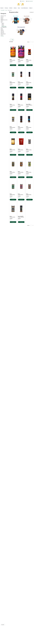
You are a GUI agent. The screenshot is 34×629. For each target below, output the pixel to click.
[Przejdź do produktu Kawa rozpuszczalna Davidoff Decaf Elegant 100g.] (29, 119)
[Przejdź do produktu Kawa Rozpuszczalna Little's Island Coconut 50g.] (13, 209)
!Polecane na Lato (3, 15)
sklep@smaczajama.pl (30, 1)
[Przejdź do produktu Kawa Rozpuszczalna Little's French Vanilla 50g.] (13, 74)
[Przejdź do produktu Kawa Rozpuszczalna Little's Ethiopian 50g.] (13, 141)
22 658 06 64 (22, 1)
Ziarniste (3, 25)
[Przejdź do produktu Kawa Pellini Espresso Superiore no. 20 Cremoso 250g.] (29, 96)
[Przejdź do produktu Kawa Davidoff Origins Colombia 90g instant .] (21, 209)
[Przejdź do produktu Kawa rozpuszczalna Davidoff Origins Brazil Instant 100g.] (29, 74)
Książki (2, 28)
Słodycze (2, 29)
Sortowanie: (11, 41)
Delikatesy (2, 30)
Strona (28, 225)
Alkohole (2, 17)
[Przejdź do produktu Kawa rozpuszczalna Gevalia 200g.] (21, 141)
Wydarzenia (2, 32)
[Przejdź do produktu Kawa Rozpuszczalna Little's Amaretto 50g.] (29, 141)
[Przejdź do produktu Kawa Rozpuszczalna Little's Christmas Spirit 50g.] (13, 119)
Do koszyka (13, 65)
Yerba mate (2, 31)
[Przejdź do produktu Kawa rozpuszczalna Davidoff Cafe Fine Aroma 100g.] (13, 96)
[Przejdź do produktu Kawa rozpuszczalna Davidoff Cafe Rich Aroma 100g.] (21, 96)
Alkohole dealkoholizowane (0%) (4, 19)
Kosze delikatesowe (3, 27)
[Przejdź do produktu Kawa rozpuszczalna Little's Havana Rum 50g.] (29, 164)
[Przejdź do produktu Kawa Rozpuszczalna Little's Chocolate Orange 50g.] (21, 164)
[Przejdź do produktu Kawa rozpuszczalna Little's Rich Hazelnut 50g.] (29, 186)
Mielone (3, 24)
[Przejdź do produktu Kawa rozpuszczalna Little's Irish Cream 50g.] (13, 186)
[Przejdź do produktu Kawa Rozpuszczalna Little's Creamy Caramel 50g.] (13, 52)
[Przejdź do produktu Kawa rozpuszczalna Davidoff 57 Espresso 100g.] (21, 119)
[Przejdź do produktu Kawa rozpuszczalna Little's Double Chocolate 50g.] (21, 52)
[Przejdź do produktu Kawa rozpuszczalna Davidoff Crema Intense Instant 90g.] (21, 74)
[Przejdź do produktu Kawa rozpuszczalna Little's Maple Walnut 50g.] (21, 186)
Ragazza (3, 23)
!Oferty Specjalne (3, 33)
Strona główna (2, 10)
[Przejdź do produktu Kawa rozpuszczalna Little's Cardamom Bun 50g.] (13, 164)
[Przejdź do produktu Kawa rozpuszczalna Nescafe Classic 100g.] (29, 52)
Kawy (6, 10)
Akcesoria (2, 16)
